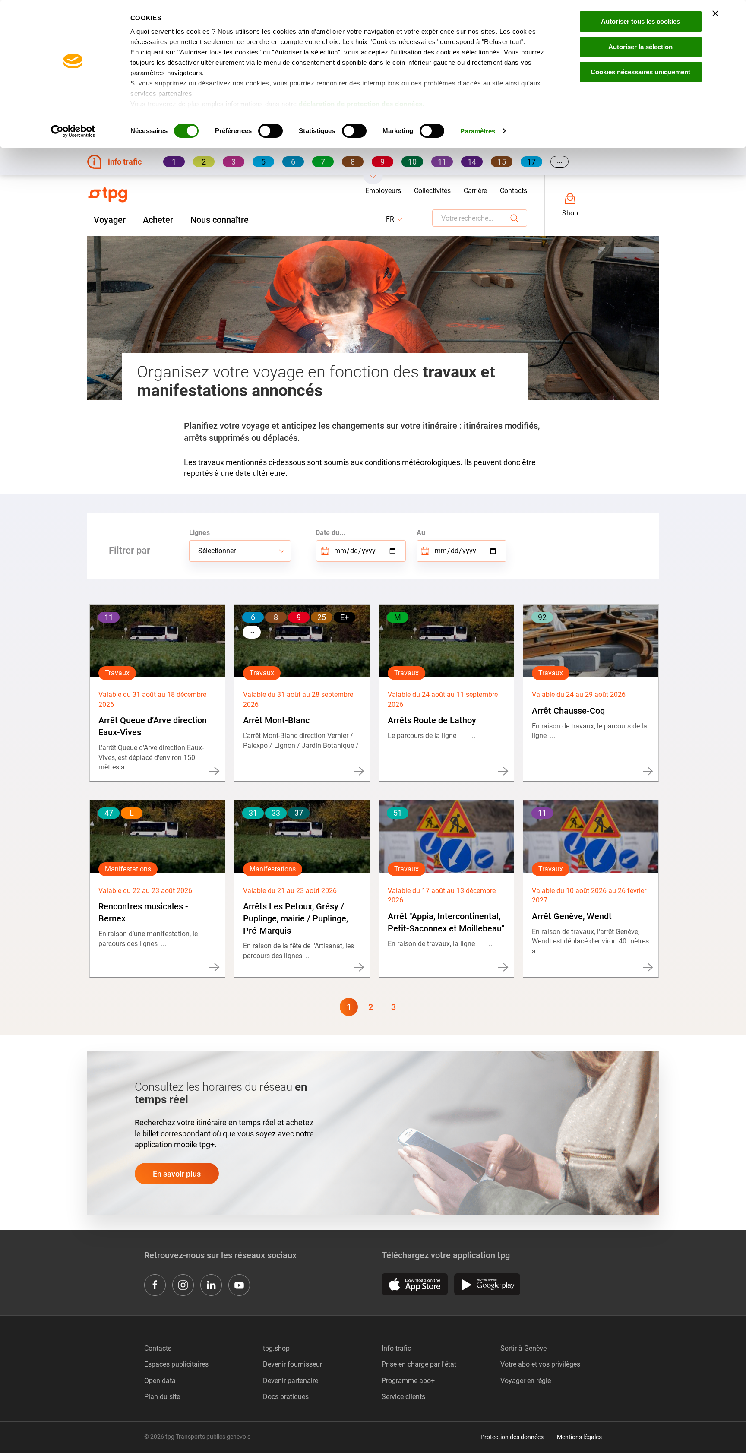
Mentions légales (579, 1437)
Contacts (513, 191)
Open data (160, 1381)
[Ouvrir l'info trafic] (373, 179)
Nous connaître (219, 220)
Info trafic (396, 1348)
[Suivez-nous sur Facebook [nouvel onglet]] (155, 1285)
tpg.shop (276, 1348)
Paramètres (477, 131)
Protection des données (512, 1437)
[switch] (270, 131)
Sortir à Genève (523, 1348)
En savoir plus (177, 1173)
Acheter (158, 220)
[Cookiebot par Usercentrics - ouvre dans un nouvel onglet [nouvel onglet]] (73, 131)
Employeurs (383, 191)
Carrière (475, 191)
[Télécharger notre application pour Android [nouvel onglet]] (487, 1284)
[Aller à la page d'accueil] (107, 194)
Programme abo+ (408, 1381)
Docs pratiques (286, 1397)
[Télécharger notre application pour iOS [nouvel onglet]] (415, 1284)
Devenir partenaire (290, 1381)
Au (421, 533)
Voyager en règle (525, 1381)
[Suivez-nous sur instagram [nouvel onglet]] (183, 1285)
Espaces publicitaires (176, 1364)
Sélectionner (217, 551)
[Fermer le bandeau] (715, 13)
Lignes (199, 533)
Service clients (403, 1397)
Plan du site (162, 1397)
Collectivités (432, 191)
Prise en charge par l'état (419, 1364)
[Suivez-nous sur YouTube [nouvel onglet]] (239, 1285)
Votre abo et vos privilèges (540, 1364)
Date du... (331, 533)
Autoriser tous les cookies (640, 21)
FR (395, 219)
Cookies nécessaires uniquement (640, 72)
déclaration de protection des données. (361, 104)
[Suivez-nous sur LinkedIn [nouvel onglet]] (211, 1285)
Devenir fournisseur (292, 1364)
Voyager (110, 220)
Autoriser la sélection (640, 47)
